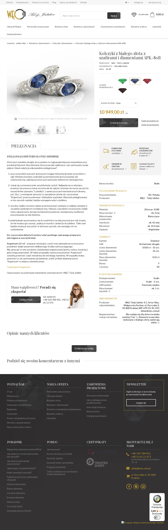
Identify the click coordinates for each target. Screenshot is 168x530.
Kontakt (83, 2)
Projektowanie (22, 2)
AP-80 (108, 69)
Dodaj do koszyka (118, 122)
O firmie (9, 2)
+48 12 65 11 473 (141, 456)
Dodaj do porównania (150, 125)
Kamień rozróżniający (106, 86)
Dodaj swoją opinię (84, 348)
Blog (54, 2)
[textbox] (90, 15)
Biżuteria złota (61, 26)
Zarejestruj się (154, 2)
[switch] (157, 517)
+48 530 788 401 (52, 299)
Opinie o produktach (68, 2)
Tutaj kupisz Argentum (18, 267)
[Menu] (163, 495)
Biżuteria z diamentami (84, 26)
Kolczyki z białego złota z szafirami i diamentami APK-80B (100, 43)
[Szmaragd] (122, 81)
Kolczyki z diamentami (62, 43)
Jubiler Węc (21, 43)
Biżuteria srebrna (139, 26)
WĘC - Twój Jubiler (120, 63)
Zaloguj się (138, 2)
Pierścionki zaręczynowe (38, 26)
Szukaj (114, 15)
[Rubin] (147, 81)
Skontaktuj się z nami (140, 444)
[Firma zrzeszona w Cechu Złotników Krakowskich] (103, 455)
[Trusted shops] (97, 466)
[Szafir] (135, 81)
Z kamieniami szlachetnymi (113, 26)
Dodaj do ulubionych (150, 121)
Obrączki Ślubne (14, 26)
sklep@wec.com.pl (141, 468)
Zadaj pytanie (26, 299)
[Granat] (122, 90)
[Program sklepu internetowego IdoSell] (142, 522)
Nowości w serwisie (40, 2)
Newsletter (136, 384)
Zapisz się (141, 402)
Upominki (157, 26)
